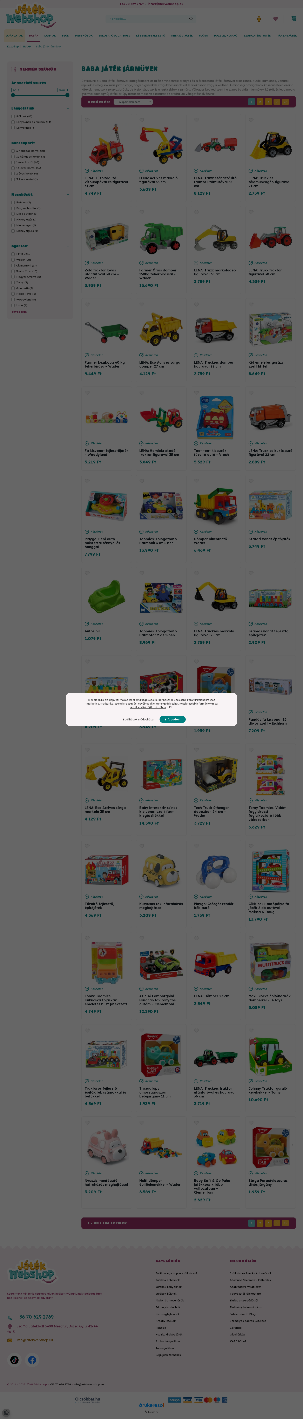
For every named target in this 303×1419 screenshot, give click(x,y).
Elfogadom (172, 719)
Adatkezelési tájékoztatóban (148, 707)
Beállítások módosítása (138, 719)
